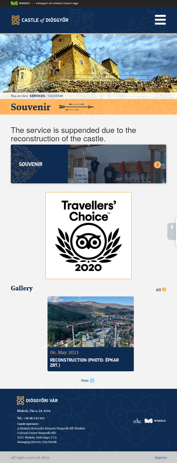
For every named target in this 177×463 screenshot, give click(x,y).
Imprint (161, 457)
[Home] (41, 20)
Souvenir (55, 96)
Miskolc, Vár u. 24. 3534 (33, 411)
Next (84, 380)
